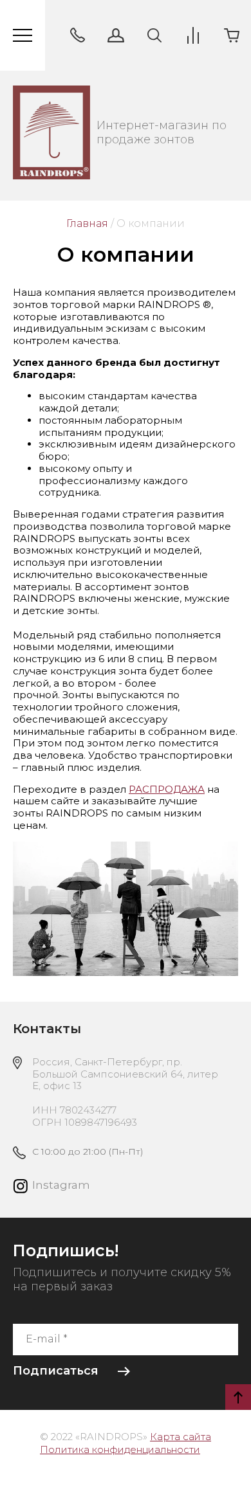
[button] (77, 35)
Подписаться (55, 1371)
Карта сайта (180, 1436)
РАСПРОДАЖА (167, 789)
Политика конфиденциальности (120, 1449)
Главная (87, 223)
